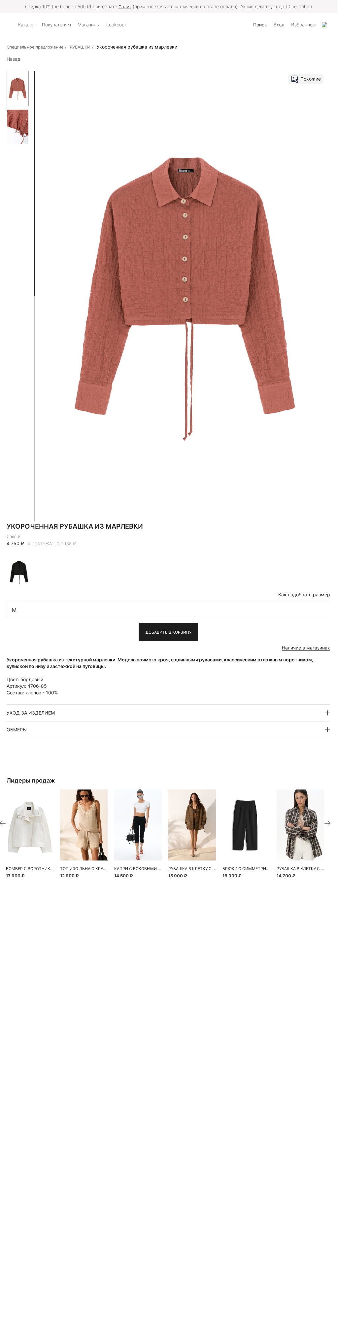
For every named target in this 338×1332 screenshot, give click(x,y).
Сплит (124, 6)
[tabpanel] (29, 824)
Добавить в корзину (168, 632)
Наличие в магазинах (306, 647)
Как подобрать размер (304, 594)
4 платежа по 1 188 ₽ (51, 543)
